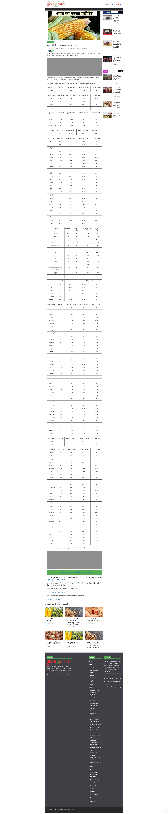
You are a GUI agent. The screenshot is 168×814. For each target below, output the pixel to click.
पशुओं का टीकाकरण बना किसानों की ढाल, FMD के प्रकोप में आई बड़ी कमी (117, 77)
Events (81, 9)
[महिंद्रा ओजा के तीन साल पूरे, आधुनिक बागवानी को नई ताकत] (107, 34)
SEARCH (54, 9)
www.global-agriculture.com (55, 600)
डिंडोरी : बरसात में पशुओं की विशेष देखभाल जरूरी (116, 104)
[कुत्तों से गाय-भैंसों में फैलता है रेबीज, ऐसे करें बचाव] (107, 117)
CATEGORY (74, 9)
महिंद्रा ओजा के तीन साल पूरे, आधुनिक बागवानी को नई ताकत (117, 32)
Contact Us (105, 9)
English (106, 3)
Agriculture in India (96, 681)
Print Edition (94, 795)
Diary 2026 (93, 785)
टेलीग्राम (57, 580)
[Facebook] (48, 51)
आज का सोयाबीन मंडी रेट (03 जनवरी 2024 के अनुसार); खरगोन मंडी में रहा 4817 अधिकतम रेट (73, 621)
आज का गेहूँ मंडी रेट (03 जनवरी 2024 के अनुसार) (93, 620)
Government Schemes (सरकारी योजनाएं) (95, 735)
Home (48, 9)
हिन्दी (110, 3)
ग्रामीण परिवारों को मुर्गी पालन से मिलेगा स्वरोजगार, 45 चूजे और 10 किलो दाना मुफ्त (117, 91)
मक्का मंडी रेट (74, 48)
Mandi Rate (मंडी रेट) (95, 725)
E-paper (67, 9)
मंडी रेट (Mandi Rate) (50, 42)
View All (120, 12)
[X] (50, 51)
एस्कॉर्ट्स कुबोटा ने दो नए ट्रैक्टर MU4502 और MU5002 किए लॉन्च (117, 60)
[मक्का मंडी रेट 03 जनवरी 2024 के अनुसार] (54, 608)
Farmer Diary (94, 798)
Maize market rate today (67, 48)
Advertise (96, 9)
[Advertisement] (74, 67)
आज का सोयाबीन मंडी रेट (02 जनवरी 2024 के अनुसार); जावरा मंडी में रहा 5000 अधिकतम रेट (92, 645)
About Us (60, 9)
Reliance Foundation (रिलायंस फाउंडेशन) (95, 757)
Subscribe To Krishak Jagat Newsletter (94, 774)
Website (92, 792)
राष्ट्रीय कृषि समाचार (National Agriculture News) (95, 693)
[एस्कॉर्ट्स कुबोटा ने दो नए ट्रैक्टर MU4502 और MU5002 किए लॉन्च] (107, 62)
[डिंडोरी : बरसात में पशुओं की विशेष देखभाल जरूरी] (107, 106)
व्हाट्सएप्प (64, 580)
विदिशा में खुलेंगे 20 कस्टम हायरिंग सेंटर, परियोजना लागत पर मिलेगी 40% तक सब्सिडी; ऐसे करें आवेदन (117, 45)
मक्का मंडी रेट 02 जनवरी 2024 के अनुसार (73, 643)
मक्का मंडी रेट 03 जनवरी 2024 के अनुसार (53, 620)
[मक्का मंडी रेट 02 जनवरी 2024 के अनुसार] (74, 631)
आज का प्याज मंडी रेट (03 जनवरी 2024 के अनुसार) (53, 643)
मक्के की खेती (79, 48)
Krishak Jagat (85, 48)
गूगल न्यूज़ (50, 580)
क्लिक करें (80, 583)
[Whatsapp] (53, 51)
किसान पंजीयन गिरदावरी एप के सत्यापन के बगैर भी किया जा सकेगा (76, 573)
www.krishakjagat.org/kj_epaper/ (56, 592)
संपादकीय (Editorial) (95, 763)
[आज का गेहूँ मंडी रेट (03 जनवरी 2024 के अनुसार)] (94, 608)
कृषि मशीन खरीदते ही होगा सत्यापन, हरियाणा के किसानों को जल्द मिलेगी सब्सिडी (117, 19)
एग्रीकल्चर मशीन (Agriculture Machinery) (94, 742)
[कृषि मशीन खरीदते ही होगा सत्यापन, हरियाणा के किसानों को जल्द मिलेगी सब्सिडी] (107, 21)
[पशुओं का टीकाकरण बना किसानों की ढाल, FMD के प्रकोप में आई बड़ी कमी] (107, 80)
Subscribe (87, 9)
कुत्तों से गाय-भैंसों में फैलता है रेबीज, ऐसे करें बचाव (116, 115)
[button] (63, 9)
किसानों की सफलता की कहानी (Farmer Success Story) (95, 750)
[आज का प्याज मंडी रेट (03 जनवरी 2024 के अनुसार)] (54, 631)
